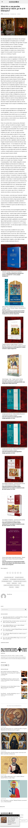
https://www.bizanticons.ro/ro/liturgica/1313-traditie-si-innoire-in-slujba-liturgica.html (14, 347)
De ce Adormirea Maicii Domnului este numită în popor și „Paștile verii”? (14, 634)
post (19, 583)
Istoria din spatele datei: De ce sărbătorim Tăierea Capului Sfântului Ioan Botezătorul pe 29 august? (15, 618)
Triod (22, 585)
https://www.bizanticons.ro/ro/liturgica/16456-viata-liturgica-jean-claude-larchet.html (13, 382)
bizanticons (9, 594)
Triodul (11, 587)
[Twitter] (13, 573)
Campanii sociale (19, 817)
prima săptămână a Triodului (11, 585)
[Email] (20, 573)
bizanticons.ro (19, 577)
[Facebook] (7, 573)
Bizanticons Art (9, 577)
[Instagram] (4, 665)
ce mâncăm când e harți (19, 581)
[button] (25, 609)
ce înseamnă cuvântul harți (17, 579)
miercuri (14, 583)
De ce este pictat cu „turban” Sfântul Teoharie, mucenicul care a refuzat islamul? (15, 630)
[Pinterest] (15, 573)
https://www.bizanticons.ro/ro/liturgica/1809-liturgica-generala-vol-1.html (12, 417)
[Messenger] (10, 573)
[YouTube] (6, 665)
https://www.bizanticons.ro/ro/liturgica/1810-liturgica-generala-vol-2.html (12, 452)
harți (8, 583)
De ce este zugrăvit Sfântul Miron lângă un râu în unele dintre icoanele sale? (14, 638)
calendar (5, 579)
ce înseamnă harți (7, 581)
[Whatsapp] (18, 573)
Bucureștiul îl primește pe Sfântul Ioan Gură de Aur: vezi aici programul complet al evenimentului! (10, 673)
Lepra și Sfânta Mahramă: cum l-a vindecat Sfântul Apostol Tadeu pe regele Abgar (13, 626)
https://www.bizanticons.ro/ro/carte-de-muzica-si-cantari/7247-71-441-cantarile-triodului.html (13, 275)
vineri (17, 587)
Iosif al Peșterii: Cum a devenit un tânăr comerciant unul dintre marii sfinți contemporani (14, 622)
